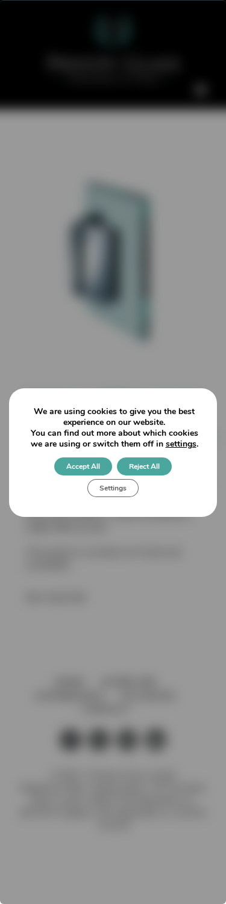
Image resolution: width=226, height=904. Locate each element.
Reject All (144, 466)
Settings (113, 488)
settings (181, 444)
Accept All (83, 466)
